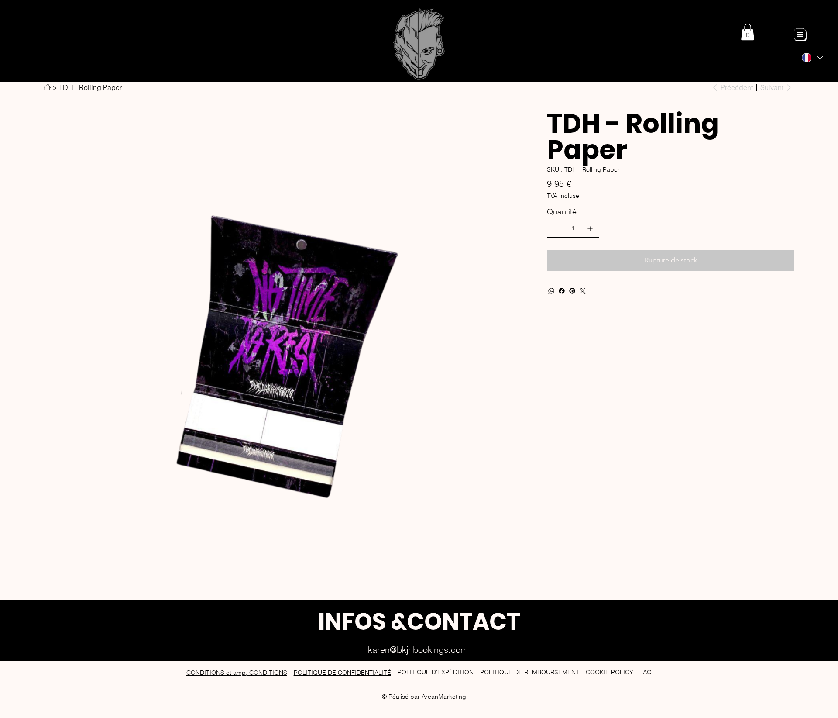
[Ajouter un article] (590, 229)
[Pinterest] (572, 291)
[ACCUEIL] (47, 87)
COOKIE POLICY (609, 672)
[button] (748, 32)
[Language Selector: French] (812, 57)
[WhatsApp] (551, 291)
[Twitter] (582, 291)
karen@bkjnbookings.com (418, 649)
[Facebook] (561, 291)
